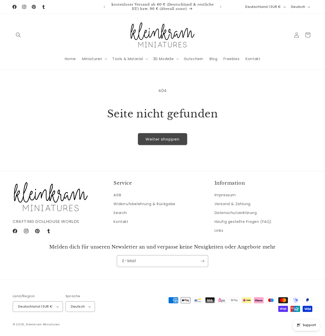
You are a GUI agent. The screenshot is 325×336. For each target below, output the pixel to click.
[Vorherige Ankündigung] (104, 7)
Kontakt (120, 221)
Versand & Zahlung (233, 203)
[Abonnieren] (202, 261)
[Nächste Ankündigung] (220, 7)
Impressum (225, 195)
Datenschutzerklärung (236, 212)
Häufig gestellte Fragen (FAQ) (243, 221)
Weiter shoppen (162, 139)
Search (120, 212)
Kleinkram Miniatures (43, 324)
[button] (18, 35)
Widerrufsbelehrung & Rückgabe (144, 203)
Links (219, 230)
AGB (117, 195)
